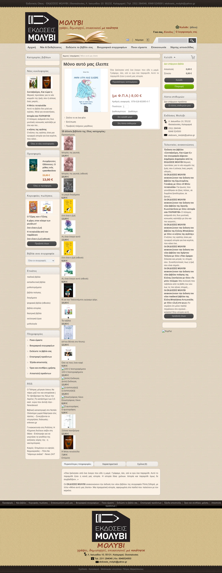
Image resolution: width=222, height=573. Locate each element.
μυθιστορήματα (34, 287)
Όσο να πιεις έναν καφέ (72, 363)
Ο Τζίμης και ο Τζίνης (37, 216)
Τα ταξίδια (66, 320)
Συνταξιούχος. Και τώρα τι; (40, 92)
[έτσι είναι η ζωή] (68, 212)
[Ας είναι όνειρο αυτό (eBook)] (68, 275)
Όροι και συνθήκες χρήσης (43, 368)
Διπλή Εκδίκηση (69, 381)
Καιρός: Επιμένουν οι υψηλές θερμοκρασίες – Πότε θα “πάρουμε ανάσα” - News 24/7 (41, 451)
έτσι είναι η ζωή (34, 228)
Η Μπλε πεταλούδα (36, 105)
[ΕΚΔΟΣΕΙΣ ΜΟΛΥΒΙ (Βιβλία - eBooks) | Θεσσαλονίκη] (71, 36)
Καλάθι (168, 57)
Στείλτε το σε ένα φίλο (76, 118)
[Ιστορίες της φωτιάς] (68, 149)
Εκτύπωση (71, 122)
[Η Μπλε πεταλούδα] (68, 448)
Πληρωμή (179, 86)
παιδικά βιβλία (33, 277)
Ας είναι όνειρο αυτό (71, 236)
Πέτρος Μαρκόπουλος (133, 569)
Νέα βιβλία (21, 503)
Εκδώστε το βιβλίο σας (79, 47)
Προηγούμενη (68, 135)
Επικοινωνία (158, 47)
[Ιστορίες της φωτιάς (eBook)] (68, 170)
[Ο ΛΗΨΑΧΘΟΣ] (70, 388)
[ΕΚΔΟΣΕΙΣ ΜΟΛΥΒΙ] (111, 563)
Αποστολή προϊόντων (40, 373)
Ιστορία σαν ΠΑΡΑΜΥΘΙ (38, 116)
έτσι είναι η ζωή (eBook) (38, 239)
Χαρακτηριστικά (110, 464)
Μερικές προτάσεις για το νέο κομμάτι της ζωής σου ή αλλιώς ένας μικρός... (41, 98)
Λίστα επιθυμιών (174, 96)
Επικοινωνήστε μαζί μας (62, 503)
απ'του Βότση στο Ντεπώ (73, 342)
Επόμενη (66, 458)
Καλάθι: (184, 27)
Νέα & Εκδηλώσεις (51, 47)
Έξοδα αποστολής (38, 362)
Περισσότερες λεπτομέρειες (125, 82)
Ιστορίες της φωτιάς (71, 152)
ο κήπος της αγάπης (37, 129)
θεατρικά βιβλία (34, 313)
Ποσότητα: (117, 106)
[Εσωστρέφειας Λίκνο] (72, 397)
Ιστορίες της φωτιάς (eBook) (75, 173)
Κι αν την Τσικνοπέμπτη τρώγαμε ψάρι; (79, 299)
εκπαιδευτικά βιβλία (36, 282)
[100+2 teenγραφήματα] (74, 369)
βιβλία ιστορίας (34, 308)
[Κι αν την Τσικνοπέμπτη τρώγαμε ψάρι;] (68, 296)
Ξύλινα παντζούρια (70, 430)
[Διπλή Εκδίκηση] (70, 378)
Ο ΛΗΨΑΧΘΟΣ (68, 391)
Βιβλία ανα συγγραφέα (40, 253)
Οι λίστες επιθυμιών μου (179, 105)
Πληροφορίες (35, 334)
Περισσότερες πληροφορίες (77, 464)
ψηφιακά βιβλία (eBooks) (38, 303)
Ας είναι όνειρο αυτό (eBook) (75, 278)
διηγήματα (32, 298)
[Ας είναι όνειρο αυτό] (68, 233)
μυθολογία (32, 324)
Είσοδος (168, 32)
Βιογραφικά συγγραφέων (112, 47)
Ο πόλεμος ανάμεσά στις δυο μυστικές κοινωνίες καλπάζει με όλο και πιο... (41, 122)
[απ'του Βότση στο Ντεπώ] (68, 338)
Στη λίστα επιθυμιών (127, 123)
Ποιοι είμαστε (139, 47)
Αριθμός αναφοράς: (121, 101)
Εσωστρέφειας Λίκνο (71, 400)
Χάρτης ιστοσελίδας (182, 47)
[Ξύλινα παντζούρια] (68, 427)
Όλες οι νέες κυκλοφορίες (42, 144)
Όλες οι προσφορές (42, 186)
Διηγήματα (74, 56)
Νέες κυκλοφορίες (38, 71)
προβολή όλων (179, 316)
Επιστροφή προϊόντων (41, 357)
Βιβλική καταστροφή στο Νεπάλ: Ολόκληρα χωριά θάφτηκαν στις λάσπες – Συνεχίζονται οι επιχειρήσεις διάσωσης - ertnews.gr (42, 416)
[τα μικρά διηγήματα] (68, 191)
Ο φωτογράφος (69, 409)
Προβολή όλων (42, 243)
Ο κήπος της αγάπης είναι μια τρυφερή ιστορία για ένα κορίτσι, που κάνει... (42, 135)
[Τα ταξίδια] (68, 317)
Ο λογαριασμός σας (186, 32)
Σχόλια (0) (142, 464)
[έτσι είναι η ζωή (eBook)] (68, 254)
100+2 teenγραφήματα (72, 372)
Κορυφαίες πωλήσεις (40, 195)
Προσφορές (34, 153)
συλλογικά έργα (34, 318)
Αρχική (32, 47)
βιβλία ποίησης (34, 292)
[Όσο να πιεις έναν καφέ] (68, 359)
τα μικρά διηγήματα (71, 194)
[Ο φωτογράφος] (70, 406)
